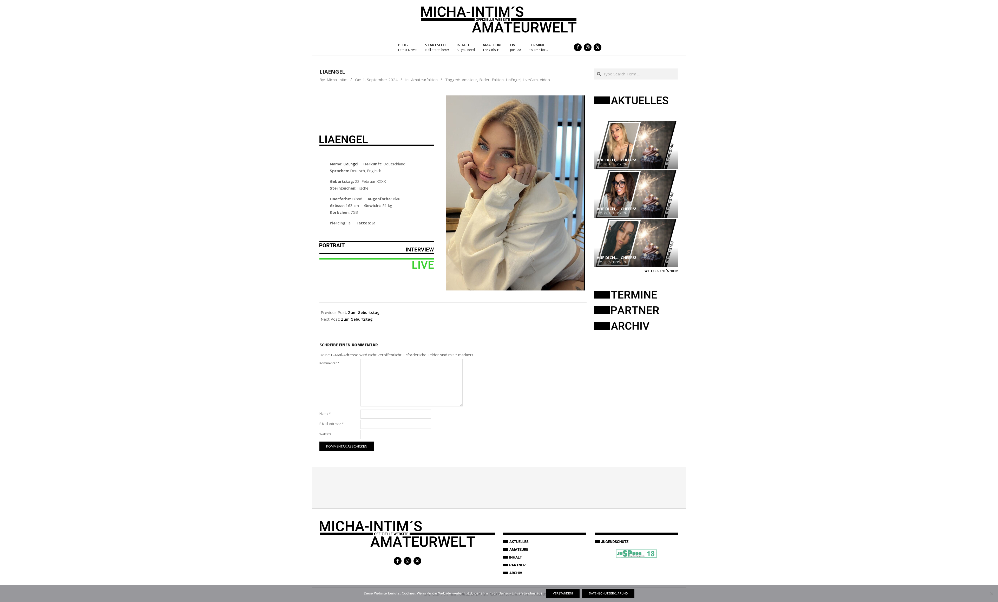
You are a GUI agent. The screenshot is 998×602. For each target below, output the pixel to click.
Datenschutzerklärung (608, 593)
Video (545, 79)
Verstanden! (563, 593)
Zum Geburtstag (364, 312)
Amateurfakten (424, 79)
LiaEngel (513, 79)
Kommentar (329, 363)
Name (325, 413)
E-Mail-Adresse (331, 424)
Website (325, 434)
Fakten (498, 79)
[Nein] (991, 593)
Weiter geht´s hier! (661, 271)
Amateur (469, 79)
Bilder (484, 79)
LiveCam (530, 79)
